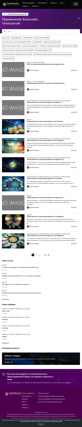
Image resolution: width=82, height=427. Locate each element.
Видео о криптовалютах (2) (52, 42)
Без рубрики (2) (16, 37)
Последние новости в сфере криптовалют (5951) (17, 54)
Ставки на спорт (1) (8, 58)
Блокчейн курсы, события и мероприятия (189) (16, 42)
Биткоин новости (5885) (42, 37)
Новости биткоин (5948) (70, 46)
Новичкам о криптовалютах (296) (50, 46)
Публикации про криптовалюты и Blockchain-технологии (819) (52, 54)
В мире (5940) (37, 42)
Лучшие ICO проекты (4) (30, 46)
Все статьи (6, 37)
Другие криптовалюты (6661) (11, 46)
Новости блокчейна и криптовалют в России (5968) (18, 50)
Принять (41, 424)
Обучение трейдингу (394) (43, 50)
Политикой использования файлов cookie (52, 421)
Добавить (7, 362)
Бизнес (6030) (28, 37)
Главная (5, 14)
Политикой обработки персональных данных (31, 421)
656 (45, 255)
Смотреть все (5, 299)
